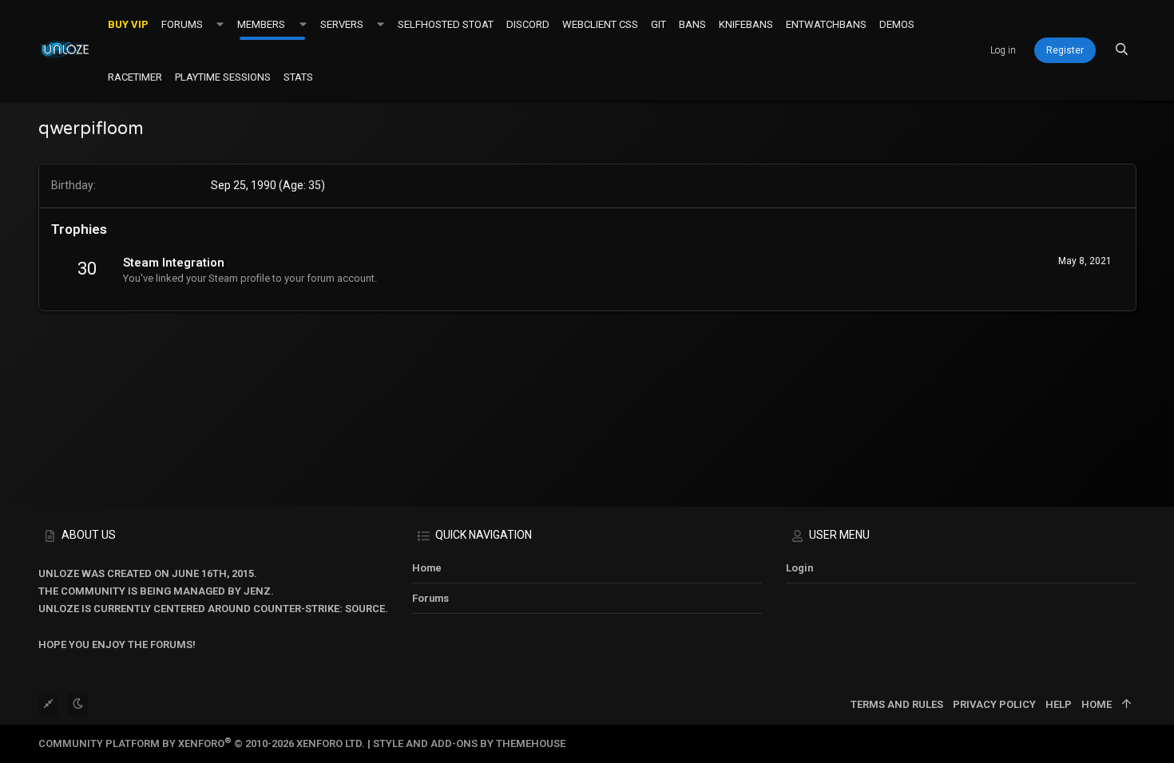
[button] (220, 24)
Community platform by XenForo (201, 743)
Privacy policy (994, 704)
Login (799, 568)
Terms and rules (897, 704)
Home (427, 568)
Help (1058, 704)
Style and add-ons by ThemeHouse (469, 743)
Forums (430, 598)
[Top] (1126, 705)
